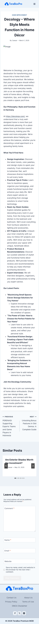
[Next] (33, 466)
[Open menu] (34, 4)
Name (7, 540)
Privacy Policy (11, 602)
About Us (28, 598)
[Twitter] (19, 613)
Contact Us (11, 598)
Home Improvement (19, 15)
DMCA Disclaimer (19, 606)
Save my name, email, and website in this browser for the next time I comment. (20, 569)
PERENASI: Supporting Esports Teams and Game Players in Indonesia (9, 426)
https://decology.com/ (15, 116)
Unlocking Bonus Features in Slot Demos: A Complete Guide (29, 423)
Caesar (14, 40)
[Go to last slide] (6, 466)
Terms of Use (28, 602)
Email (7, 551)
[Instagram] (24, 613)
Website (7, 561)
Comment (9, 508)
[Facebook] (15, 613)
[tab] (15, 478)
